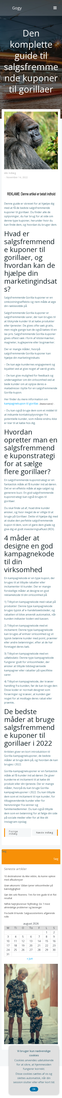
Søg (4, 851)
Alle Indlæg (10, 173)
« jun (30, 958)
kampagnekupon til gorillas (21, 403)
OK (34, 1089)
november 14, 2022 (17, 177)
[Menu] (55, 8)
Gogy (17, 8)
